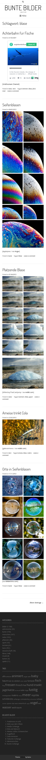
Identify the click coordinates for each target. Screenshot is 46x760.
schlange (16, 699)
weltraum (17, 707)
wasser (6, 707)
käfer (23, 690)
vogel (34, 703)
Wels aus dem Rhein (15, 724)
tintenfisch (22, 703)
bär (10, 681)
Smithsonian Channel (11, 84)
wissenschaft (7, 651)
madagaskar (6, 696)
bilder (4, 626)
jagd (5, 690)
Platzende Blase (13, 269)
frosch (19, 685)
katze (11, 690)
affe (4, 676)
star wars (15, 703)
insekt (38, 685)
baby (34, 676)
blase (30, 89)
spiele (4, 661)
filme (4, 653)
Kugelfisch (11, 734)
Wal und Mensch (13, 729)
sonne (4, 703)
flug (3, 685)
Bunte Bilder (23, 7)
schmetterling (25, 699)
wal (39, 703)
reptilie (35, 695)
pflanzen (5, 640)
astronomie (6, 629)
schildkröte (7, 699)
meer (4, 91)
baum (5, 680)
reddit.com (29, 392)
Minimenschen (12, 741)
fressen (10, 685)
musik (4, 656)
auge (25, 677)
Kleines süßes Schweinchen (17, 731)
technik (5, 645)
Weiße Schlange (13, 726)
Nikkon (23, 757)
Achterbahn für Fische (18, 33)
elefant (17, 681)
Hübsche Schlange (14, 739)
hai (24, 685)
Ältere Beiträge (35, 603)
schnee (39, 699)
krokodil (17, 690)
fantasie (30, 681)
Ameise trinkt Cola (15, 412)
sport (4, 642)
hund (30, 685)
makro (29, 453)
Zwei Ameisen (12, 736)
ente (21, 681)
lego (26, 690)
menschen (6, 634)
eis (13, 681)
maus (20, 695)
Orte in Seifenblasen (16, 469)
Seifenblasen (11, 104)
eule (25, 681)
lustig (33, 689)
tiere (14, 89)
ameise (20, 453)
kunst (10, 256)
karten (4, 659)
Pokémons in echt (14, 721)
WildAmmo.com (11, 581)
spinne (9, 703)
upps (28, 703)
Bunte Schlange (13, 744)
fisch (34, 89)
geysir (31, 397)
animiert (25, 89)
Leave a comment (13, 91)
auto (29, 676)
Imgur (17, 251)
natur (10, 89)
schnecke (33, 699)
